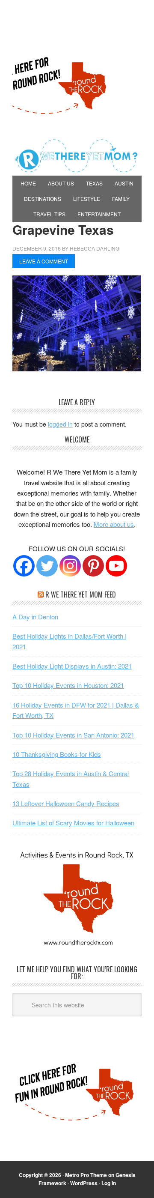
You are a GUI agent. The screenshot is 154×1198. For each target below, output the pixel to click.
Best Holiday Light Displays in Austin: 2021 (72, 665)
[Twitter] (47, 566)
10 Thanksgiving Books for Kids (56, 754)
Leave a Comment (43, 261)
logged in (60, 424)
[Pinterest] (93, 566)
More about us (114, 524)
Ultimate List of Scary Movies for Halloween (73, 822)
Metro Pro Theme (86, 1175)
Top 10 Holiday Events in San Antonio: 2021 (73, 734)
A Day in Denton (35, 616)
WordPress (84, 1183)
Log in (108, 1183)
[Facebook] (24, 566)
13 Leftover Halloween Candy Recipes (65, 803)
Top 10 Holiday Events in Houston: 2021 (68, 685)
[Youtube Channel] (116, 566)
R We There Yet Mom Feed (80, 594)
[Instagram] (70, 566)
